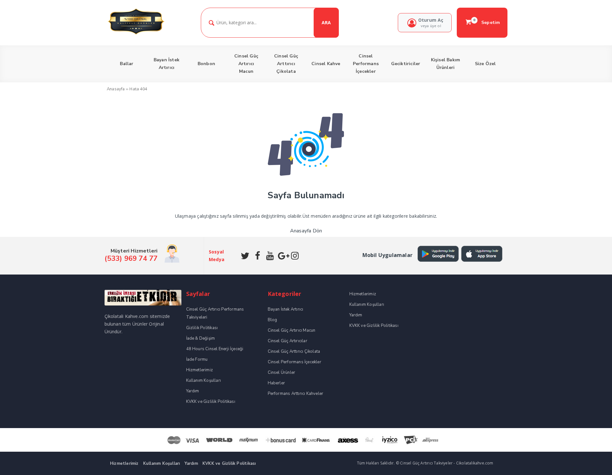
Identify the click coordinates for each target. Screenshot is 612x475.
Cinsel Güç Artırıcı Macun (292, 330)
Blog (272, 320)
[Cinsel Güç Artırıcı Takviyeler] (136, 34)
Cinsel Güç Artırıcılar (287, 341)
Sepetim (486, 22)
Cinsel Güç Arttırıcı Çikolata (294, 351)
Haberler (276, 383)
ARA (326, 22)
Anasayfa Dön (306, 230)
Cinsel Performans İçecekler (294, 362)
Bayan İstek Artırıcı (285, 309)
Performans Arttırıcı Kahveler (296, 393)
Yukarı (592, 461)
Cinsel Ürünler (281, 372)
